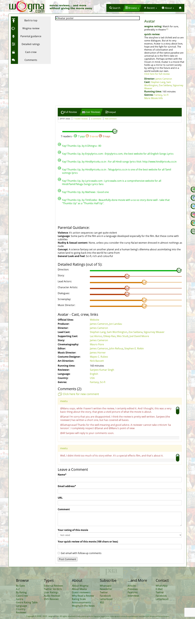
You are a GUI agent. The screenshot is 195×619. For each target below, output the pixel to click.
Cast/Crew (22, 595)
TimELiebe (91, 200)
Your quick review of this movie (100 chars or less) (88, 541)
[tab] (68, 112)
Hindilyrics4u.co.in (95, 161)
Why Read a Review (83, 595)
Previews (133, 589)
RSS (102, 602)
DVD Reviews (51, 599)
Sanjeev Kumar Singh (102, 369)
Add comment (111, 118)
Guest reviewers (81, 592)
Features (133, 592)
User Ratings (51, 592)
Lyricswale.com (94, 180)
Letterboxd (106, 599)
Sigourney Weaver (154, 332)
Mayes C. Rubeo (99, 356)
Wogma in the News (83, 605)
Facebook (105, 595)
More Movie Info (153, 98)
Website (94, 319)
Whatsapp (106, 585)
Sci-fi (165, 94)
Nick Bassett (97, 360)
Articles (132, 585)
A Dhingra (91, 145)
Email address (67, 486)
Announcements (81, 602)
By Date (20, 585)
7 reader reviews (80, 118)
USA (92, 378)
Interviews (133, 595)
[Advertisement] (30, 84)
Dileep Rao (109, 336)
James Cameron (164, 78)
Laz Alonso (96, 336)
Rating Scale (79, 599)
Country (20, 609)
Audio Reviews (52, 595)
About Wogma (80, 585)
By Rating (21, 592)
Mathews (90, 192)
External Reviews (53, 585)
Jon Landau (115, 323)
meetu (64, 401)
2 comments (96, 118)
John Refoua (116, 348)
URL (60, 497)
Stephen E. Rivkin (134, 348)
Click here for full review (157, 73)
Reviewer (21, 612)
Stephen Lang (158, 82)
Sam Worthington (117, 332)
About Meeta (79, 589)
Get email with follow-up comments (81, 553)
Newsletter (106, 589)
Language (21, 605)
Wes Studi (122, 336)
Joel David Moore (139, 336)
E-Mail (159, 589)
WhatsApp (162, 585)
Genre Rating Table (27, 602)
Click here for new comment (81, 394)
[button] (115, 8)
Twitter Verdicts (53, 589)
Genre (19, 599)
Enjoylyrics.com (94, 153)
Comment (64, 509)
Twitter (104, 592)
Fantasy (158, 94)
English (94, 374)
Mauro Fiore (97, 344)
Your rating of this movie (73, 530)
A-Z (18, 589)
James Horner (98, 352)
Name (62, 474)
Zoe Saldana (165, 85)
